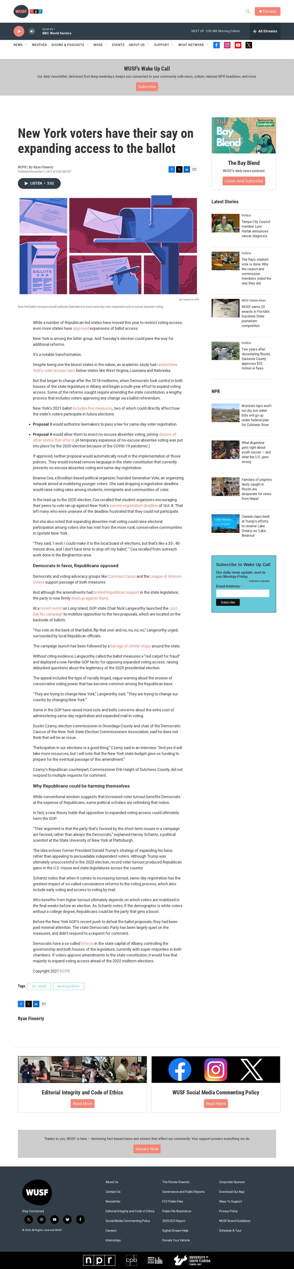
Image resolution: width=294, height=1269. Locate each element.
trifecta (87, 943)
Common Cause (121, 576)
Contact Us (113, 1191)
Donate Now (147, 1148)
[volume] (32, 31)
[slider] (38, 31)
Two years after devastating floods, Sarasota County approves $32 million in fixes (256, 358)
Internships (113, 1240)
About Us (112, 1182)
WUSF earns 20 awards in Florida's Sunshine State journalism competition (255, 316)
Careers (111, 1230)
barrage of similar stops (130, 646)
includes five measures (93, 408)
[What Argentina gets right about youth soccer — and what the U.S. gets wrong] (226, 449)
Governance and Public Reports (183, 1191)
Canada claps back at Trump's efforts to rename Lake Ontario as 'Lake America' (256, 526)
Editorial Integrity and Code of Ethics (82, 1092)
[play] (18, 31)
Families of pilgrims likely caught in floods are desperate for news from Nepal (257, 489)
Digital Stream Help (175, 1230)
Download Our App (231, 1191)
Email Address (229, 586)
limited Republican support (116, 592)
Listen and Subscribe (244, 180)
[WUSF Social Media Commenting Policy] (216, 1069)
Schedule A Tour (230, 1230)
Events (118, 45)
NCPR (65, 971)
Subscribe (147, 86)
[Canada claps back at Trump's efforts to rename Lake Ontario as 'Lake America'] (226, 523)
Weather (39, 45)
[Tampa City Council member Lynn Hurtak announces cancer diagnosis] (226, 223)
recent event (50, 608)
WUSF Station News (254, 300)
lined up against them (89, 598)
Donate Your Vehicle (176, 1240)
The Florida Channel (175, 1182)
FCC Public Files (172, 1201)
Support (161, 45)
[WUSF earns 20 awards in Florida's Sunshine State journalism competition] (226, 308)
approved (81, 328)
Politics (246, 215)
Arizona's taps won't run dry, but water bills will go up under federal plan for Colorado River (256, 415)
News (18, 45)
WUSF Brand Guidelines (235, 1221)
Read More (82, 1103)
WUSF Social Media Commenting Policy (215, 1092)
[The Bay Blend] (244, 135)
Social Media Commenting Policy (128, 1221)
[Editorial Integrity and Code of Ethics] (82, 1069)
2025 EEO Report (173, 1221)
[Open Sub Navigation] (26, 45)
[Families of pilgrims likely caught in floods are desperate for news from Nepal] (226, 486)
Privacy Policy (228, 1211)
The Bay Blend (244, 163)
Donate (269, 11)
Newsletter (113, 1201)
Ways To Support (230, 1201)
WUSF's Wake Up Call (147, 68)
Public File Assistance (176, 1211)
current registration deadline (134, 505)
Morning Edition (69, 986)
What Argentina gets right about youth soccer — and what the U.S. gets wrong (256, 452)
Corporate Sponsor (232, 1182)
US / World (39, 986)
